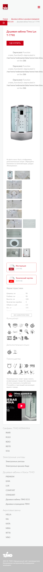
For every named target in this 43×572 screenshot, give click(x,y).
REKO (8, 442)
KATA (8, 524)
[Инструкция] (11, 268)
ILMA (8, 481)
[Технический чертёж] (11, 280)
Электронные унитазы (15, 461)
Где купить (15, 43)
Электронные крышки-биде (17, 466)
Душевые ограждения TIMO (18, 504)
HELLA (8, 514)
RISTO (8, 446)
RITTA (8, 533)
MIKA (8, 528)
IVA (7, 519)
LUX (7, 486)
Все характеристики (21, 315)
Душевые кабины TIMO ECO (18, 499)
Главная (5, 19)
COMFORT (10, 490)
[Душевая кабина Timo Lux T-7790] (21, 123)
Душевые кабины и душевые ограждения (25, 19)
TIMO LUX (9, 22)
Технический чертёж (24, 278)
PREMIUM (10, 477)
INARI (8, 433)
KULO (8, 437)
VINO (8, 537)
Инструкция (21, 266)
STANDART (10, 495)
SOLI (8, 451)
